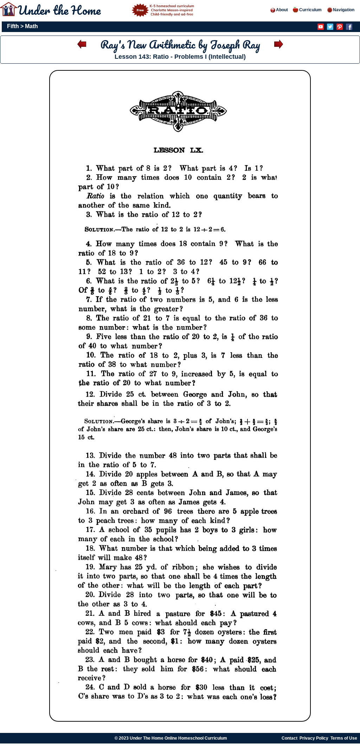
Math (31, 26)
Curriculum (310, 9)
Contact (289, 738)
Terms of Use (343, 738)
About (282, 9)
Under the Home (60, 10)
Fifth (13, 26)
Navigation (343, 9)
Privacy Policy (314, 738)
